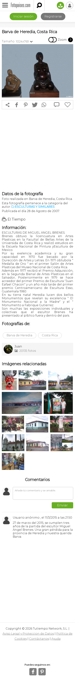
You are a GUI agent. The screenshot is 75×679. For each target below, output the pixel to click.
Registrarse (53, 16)
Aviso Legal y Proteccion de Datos (28, 633)
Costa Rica (50, 335)
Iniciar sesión (23, 16)
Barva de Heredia (19, 335)
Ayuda (56, 638)
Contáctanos (39, 638)
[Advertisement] (37, 150)
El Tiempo (13, 219)
